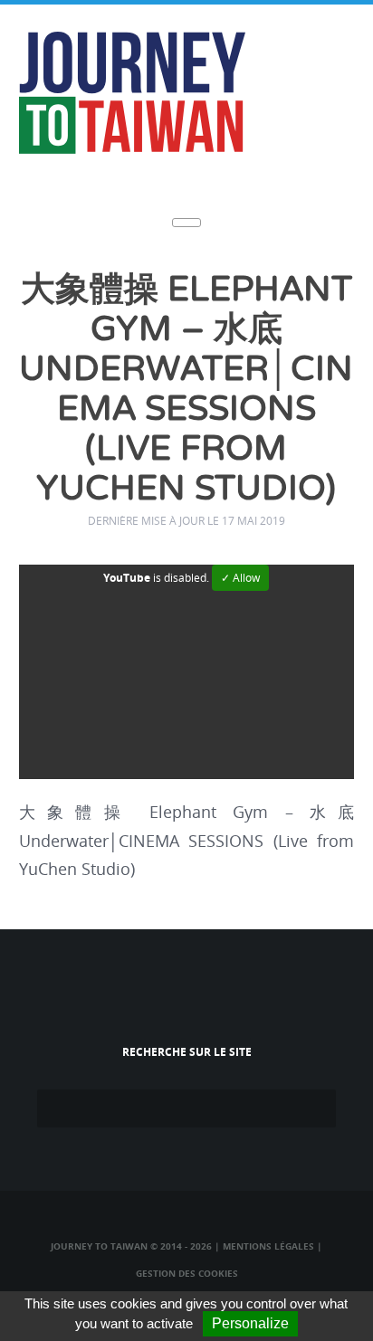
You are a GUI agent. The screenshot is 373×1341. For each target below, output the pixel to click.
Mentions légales (268, 1246)
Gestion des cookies (187, 1273)
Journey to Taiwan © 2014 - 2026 (131, 1246)
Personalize (250, 1323)
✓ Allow (240, 577)
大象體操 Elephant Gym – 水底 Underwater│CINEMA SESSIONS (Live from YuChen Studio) (186, 389)
